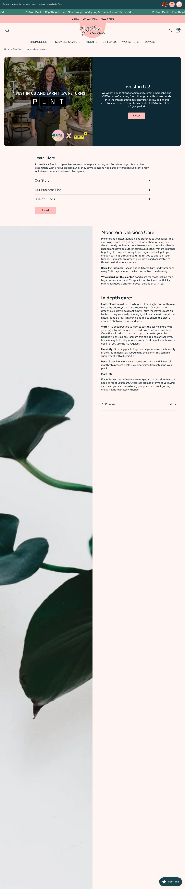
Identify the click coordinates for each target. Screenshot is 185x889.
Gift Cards (110, 42)
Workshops (130, 42)
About (90, 42)
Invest (136, 115)
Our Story (42, 180)
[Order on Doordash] (172, 4)
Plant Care (17, 49)
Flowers (150, 42)
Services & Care (66, 42)
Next (169, 404)
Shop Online (38, 42)
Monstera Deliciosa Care (36, 49)
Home (7, 49)
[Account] (170, 30)
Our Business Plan (48, 190)
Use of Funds (45, 199)
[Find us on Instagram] (179, 4)
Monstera (106, 238)
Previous (110, 404)
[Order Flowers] (165, 4)
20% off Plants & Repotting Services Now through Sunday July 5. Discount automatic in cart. (68, 12)
